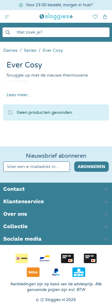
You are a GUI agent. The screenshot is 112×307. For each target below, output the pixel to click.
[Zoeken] (7, 32)
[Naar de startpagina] (55, 16)
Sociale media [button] (22, 238)
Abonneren (91, 166)
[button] (7, 16)
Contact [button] (14, 189)
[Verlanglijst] (95, 16)
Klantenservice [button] (23, 201)
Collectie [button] (15, 226)
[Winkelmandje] (105, 16)
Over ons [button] (15, 214)
